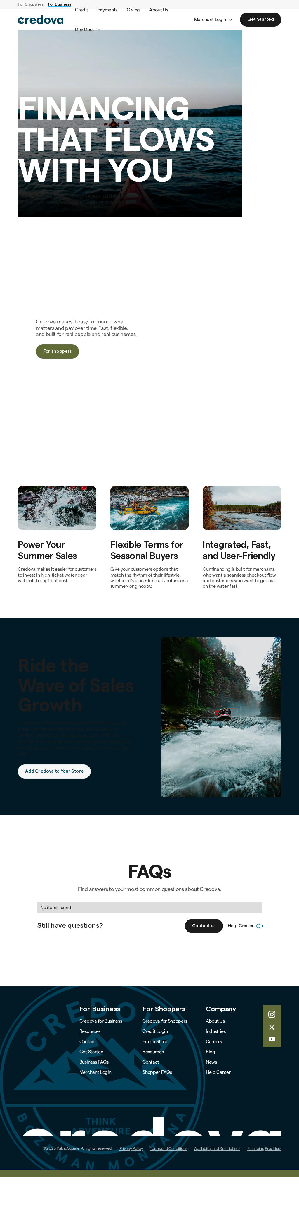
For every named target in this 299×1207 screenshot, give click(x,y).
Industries (216, 1031)
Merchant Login (95, 1072)
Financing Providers (264, 1148)
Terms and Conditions (168, 1148)
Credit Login (155, 1031)
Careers (214, 1041)
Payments (107, 9)
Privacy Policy (131, 1148)
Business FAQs (94, 1061)
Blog (210, 1051)
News (211, 1061)
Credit (81, 9)
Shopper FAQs (157, 1072)
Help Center (218, 1072)
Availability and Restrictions (217, 1148)
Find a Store (154, 1041)
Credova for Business (100, 1021)
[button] (88, 29)
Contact (87, 1041)
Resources (89, 1031)
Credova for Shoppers (164, 1021)
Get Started (91, 1051)
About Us (158, 9)
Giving (133, 9)
